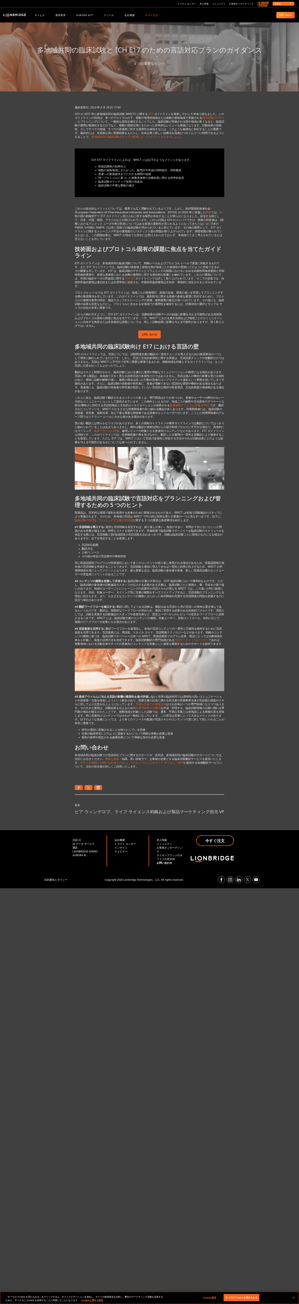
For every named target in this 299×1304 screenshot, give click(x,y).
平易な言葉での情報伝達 (151, 704)
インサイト (121, 847)
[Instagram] (230, 879)
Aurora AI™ (84, 15)
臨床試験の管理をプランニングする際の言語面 (104, 520)
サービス (40, 15)
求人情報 (204, 3)
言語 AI (77, 840)
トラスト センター (187, 3)
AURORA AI (79, 855)
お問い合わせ (285, 14)
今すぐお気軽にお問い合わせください (103, 762)
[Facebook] (221, 879)
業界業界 (60, 15)
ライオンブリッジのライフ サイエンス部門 (157, 762)
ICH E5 (130, 278)
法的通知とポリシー (55, 879)
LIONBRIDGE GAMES (85, 851)
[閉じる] (293, 1297)
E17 (151, 114)
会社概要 (129, 15)
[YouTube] (256, 879)
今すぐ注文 (151, 15)
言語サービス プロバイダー (191, 640)
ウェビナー (121, 851)
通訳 (75, 847)
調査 (208, 212)
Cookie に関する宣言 (92, 1300)
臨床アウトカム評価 (106, 430)
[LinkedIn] (238, 879)
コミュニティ (219, 3)
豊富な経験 (112, 759)
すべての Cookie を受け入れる (241, 1297)
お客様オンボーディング (241, 3)
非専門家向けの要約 (148, 708)
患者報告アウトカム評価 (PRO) (189, 405)
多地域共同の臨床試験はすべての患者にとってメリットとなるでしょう (135, 136)
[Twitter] (247, 879)
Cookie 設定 (209, 1297)
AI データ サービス (84, 843)
